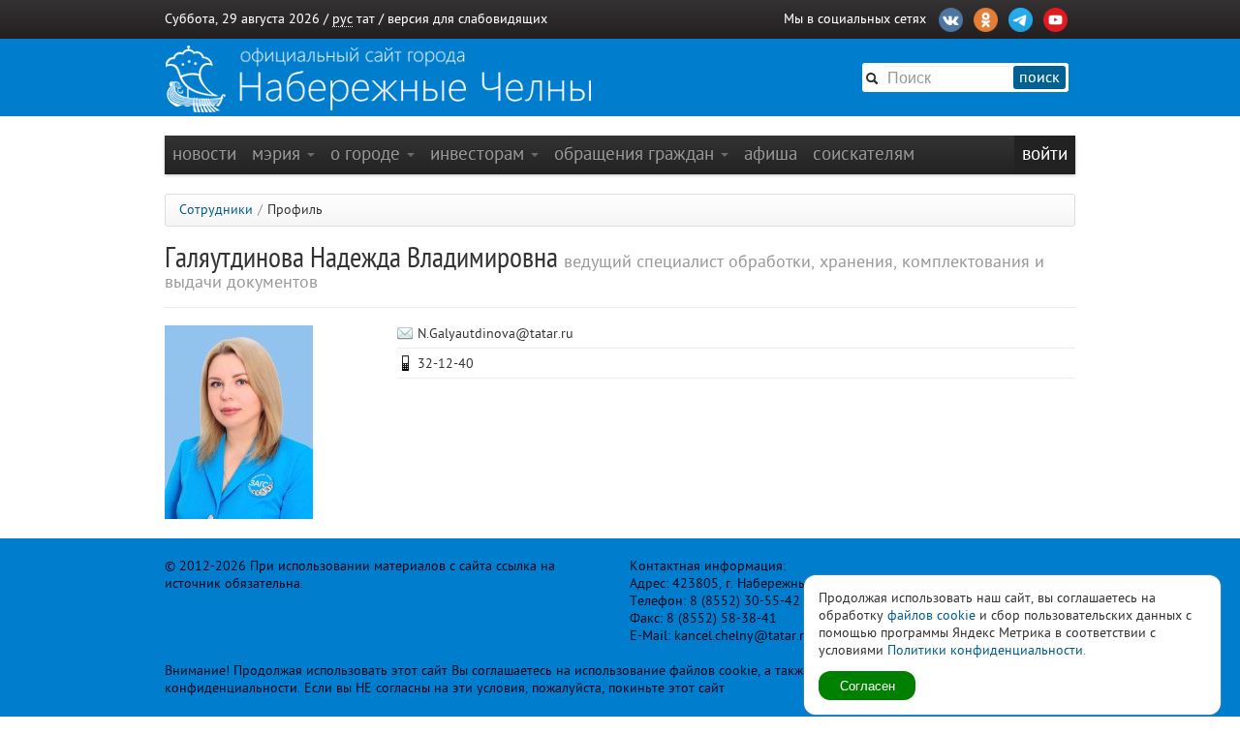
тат (365, 19)
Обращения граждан (636, 153)
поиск (1039, 77)
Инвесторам (479, 153)
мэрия (278, 153)
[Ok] (986, 17)
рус (342, 19)
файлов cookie (931, 615)
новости (204, 153)
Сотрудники (216, 209)
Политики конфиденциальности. (986, 650)
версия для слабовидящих (467, 19)
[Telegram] (1021, 17)
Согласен (867, 685)
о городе (367, 153)
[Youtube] (1055, 17)
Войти (1045, 153)
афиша (770, 153)
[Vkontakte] (951, 17)
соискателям (863, 153)
